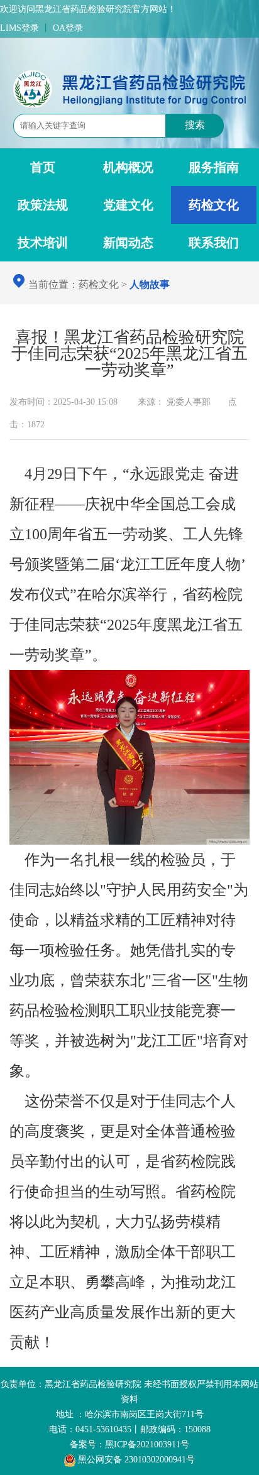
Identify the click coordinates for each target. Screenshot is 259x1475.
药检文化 (214, 205)
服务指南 (214, 167)
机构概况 (128, 167)
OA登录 (68, 28)
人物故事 (150, 284)
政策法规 (43, 205)
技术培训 (43, 242)
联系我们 (214, 242)
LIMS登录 (19, 28)
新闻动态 (128, 242)
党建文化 (128, 205)
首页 (42, 167)
